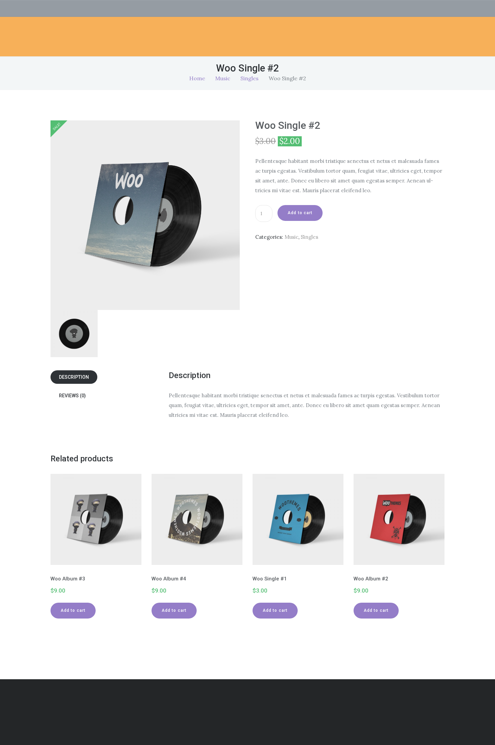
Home (197, 78)
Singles (249, 78)
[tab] (110, 377)
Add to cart (300, 212)
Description (74, 377)
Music (222, 78)
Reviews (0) (72, 395)
